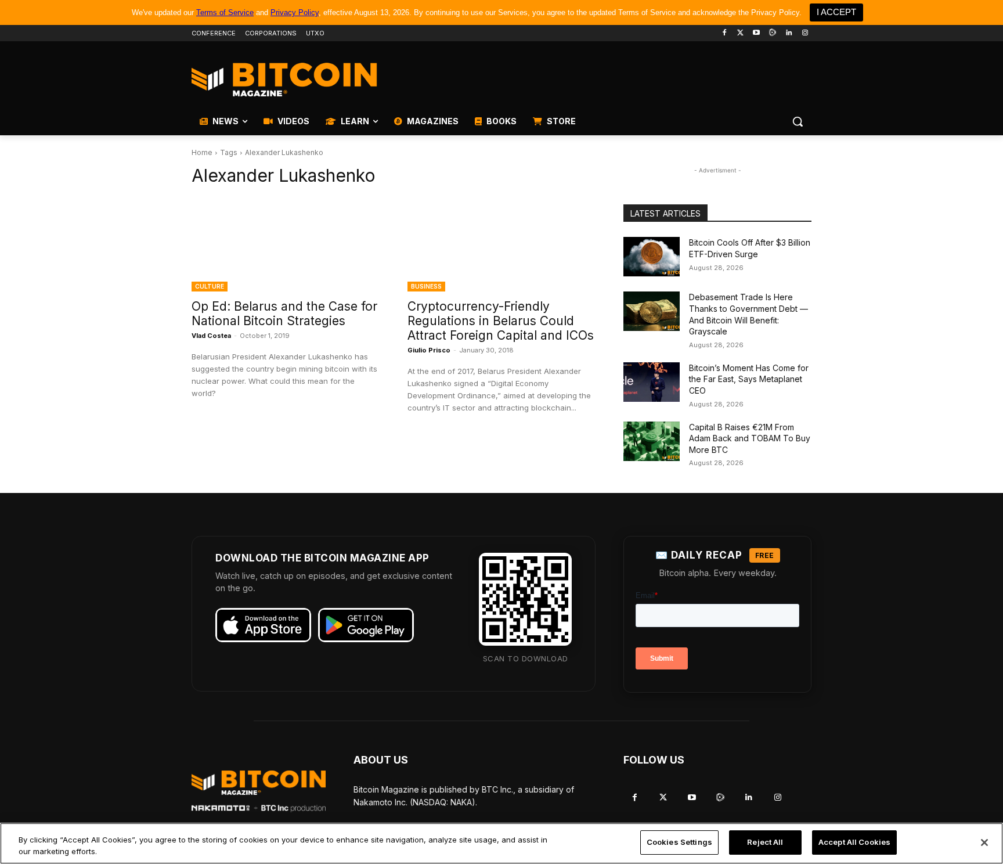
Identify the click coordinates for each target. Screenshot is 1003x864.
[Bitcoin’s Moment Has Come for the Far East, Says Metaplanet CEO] (651, 382)
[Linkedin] (788, 33)
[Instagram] (804, 33)
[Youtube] (756, 33)
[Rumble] (773, 33)
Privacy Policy (294, 12)
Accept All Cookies (854, 842)
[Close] (984, 842)
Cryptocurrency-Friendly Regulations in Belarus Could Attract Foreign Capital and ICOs (500, 321)
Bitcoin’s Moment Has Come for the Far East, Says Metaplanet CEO (749, 379)
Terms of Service (225, 12)
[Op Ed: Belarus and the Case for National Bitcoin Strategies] (286, 244)
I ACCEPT (836, 12)
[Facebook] (724, 33)
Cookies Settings (679, 842)
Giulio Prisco (428, 350)
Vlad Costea (211, 336)
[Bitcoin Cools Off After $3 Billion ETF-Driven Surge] (651, 256)
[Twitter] (740, 33)
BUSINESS (426, 286)
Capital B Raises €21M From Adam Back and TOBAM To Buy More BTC (749, 438)
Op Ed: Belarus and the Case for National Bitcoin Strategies (284, 313)
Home (202, 152)
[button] (797, 121)
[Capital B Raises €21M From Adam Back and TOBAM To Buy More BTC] (651, 441)
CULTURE (209, 286)
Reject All (765, 842)
